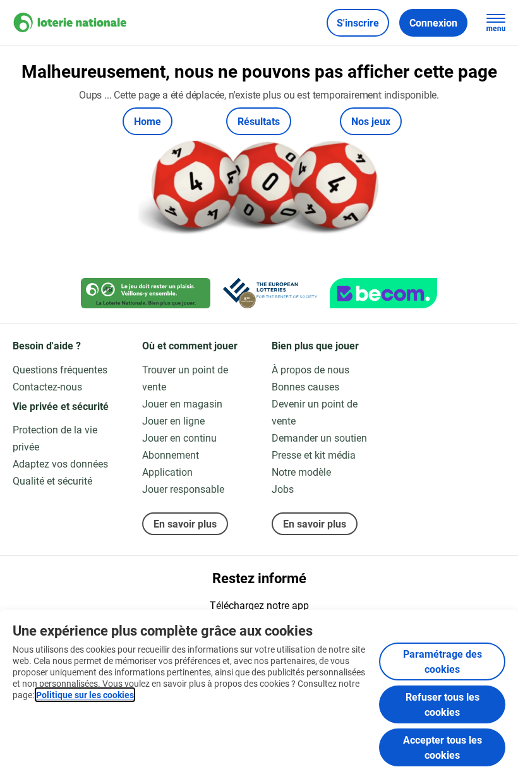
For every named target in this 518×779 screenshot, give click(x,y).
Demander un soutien (319, 437)
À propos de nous (310, 369)
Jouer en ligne (173, 420)
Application (167, 471)
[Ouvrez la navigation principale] (495, 23)
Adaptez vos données (60, 463)
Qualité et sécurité (52, 480)
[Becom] (383, 293)
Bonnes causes (305, 386)
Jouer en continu (179, 437)
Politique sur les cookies (85, 695)
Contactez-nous (47, 386)
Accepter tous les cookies (442, 747)
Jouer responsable (183, 488)
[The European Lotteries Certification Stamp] (270, 293)
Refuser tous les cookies (442, 704)
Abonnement (170, 454)
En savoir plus (185, 523)
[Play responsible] (145, 293)
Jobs (283, 488)
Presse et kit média (314, 454)
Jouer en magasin (182, 403)
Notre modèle (301, 471)
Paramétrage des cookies (442, 661)
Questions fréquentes (60, 369)
